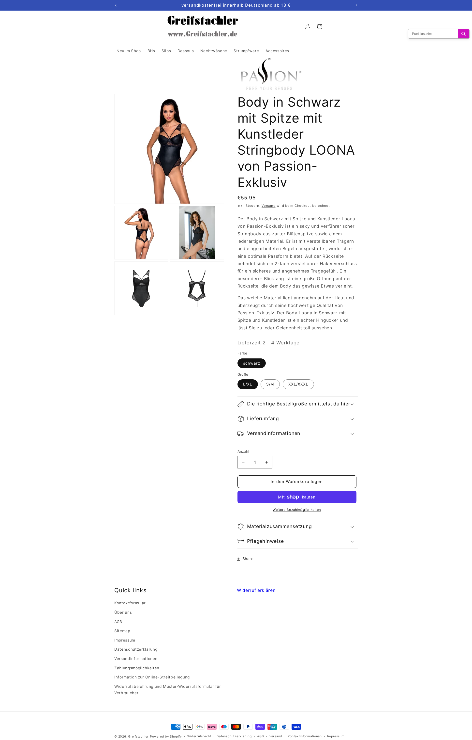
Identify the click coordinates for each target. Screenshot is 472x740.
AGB (118, 621)
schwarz (251, 363)
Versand (268, 206)
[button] (297, 404)
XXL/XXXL (298, 384)
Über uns (123, 612)
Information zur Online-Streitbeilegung (152, 677)
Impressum (124, 640)
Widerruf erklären (256, 590)
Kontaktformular (130, 603)
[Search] (463, 33)
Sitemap (122, 630)
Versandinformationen (135, 658)
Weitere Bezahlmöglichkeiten (297, 510)
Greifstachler (138, 736)
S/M (270, 384)
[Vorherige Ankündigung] (115, 5)
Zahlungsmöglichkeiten (136, 668)
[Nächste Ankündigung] (356, 5)
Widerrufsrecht (199, 736)
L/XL (247, 384)
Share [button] (248, 558)
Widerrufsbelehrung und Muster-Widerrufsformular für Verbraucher (167, 689)
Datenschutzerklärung (135, 649)
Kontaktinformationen (305, 736)
